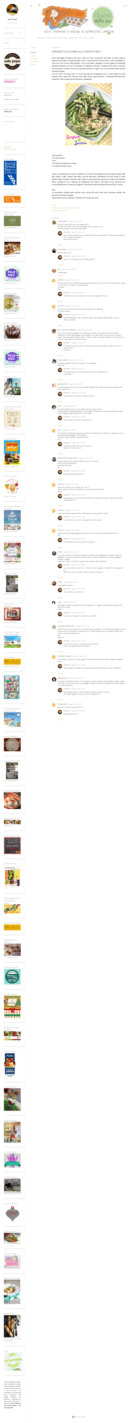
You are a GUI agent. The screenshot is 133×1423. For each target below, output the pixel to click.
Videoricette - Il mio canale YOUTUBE (81, 38)
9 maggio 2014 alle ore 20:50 (77, 495)
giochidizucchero (62, 384)
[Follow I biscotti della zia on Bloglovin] (9, 83)
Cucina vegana (62, 38)
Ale (59, 269)
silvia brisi (61, 306)
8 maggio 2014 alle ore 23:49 (75, 360)
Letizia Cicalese (62, 221)
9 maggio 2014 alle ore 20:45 (77, 293)
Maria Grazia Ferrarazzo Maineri (67, 458)
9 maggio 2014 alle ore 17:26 (74, 704)
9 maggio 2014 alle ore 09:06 (72, 530)
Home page (41, 38)
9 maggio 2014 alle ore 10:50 (70, 582)
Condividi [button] (33, 48)
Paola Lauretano (62, 360)
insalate (32, 56)
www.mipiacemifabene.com (66, 626)
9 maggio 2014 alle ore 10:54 (69, 602)
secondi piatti (34, 62)
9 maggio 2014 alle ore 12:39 (79, 656)
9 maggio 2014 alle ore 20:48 (77, 393)
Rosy (59, 430)
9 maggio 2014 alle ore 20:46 (77, 315)
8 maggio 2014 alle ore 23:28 (83, 330)
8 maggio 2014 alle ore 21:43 (77, 256)
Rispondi (60, 245)
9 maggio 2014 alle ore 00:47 (69, 406)
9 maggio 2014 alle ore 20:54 (77, 689)
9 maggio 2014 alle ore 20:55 (77, 711)
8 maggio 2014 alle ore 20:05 (74, 249)
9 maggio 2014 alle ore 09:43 (70, 552)
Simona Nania (62, 250)
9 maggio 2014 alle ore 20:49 (77, 443)
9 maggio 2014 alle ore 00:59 (68, 430)
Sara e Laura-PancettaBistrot (66, 330)
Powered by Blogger (80, 1417)
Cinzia (59, 406)
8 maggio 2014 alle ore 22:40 (71, 280)
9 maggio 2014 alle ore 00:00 (75, 384)
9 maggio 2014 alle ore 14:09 (75, 678)
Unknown (61, 280)
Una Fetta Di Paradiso (64, 656)
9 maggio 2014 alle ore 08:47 (71, 484)
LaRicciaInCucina (63, 678)
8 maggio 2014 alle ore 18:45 (77, 232)
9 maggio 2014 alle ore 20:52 (77, 589)
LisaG (59, 602)
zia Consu (66, 232)
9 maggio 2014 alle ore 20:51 (77, 539)
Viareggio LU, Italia (62, 211)
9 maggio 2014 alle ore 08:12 (85, 458)
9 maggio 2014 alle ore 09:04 (71, 510)
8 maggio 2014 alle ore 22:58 (72, 306)
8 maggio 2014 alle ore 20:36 (67, 269)
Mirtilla (60, 582)
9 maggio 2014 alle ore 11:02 (82, 626)
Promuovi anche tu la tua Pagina (11, 99)
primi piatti (33, 59)
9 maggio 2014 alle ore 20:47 (77, 343)
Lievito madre (51, 38)
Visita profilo (12, 23)
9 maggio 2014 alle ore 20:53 (77, 641)
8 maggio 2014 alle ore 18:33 (75, 221)
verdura (32, 65)
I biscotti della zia (8, 95)
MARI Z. (60, 552)
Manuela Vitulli (62, 704)
